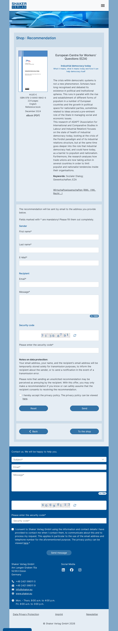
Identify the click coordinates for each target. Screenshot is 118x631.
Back (35, 431)
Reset (34, 408)
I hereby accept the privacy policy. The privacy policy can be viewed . (60, 397)
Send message (59, 552)
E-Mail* (23, 257)
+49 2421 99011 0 (26, 581)
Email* (22, 278)
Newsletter (92, 614)
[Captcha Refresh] (75, 335)
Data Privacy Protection (26, 614)
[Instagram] (80, 569)
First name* (25, 231)
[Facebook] (72, 569)
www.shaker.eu (24, 593)
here (25, 398)
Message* (24, 291)
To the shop (84, 431)
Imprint (59, 614)
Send (84, 408)
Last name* (25, 244)
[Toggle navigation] (102, 5)
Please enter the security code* (36, 344)
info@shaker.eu (24, 589)
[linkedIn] (63, 569)
